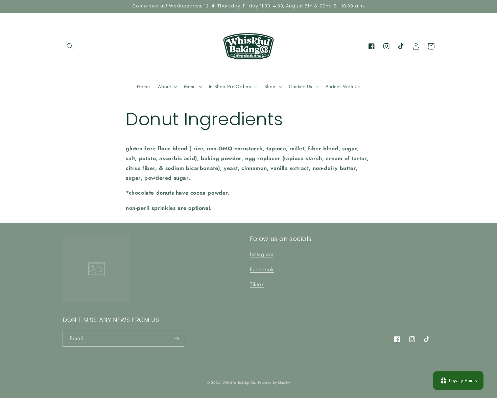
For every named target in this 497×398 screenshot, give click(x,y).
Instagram (261, 254)
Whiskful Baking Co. (239, 382)
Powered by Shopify (274, 382)
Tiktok (257, 284)
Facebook (262, 269)
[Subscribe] (176, 339)
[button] (70, 46)
